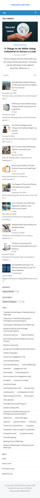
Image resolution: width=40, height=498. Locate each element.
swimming (32, 422)
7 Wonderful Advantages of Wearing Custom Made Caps (19, 313)
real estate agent (21, 418)
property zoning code (11, 408)
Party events (29, 396)
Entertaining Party (22, 373)
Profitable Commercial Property (14, 404)
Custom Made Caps (29, 365)
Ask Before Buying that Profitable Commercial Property (15, 330)
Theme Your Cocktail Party (13, 426)
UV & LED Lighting (9, 437)
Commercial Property (11, 365)
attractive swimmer (10, 335)
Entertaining (7, 373)
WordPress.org (7, 474)
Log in (4, 459)
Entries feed (6, 464)
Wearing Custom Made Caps (13, 441)
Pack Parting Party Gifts (12, 396)
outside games (8, 392)
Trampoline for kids (26, 434)
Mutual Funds (29, 388)
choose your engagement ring (14, 357)
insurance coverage (21, 380)
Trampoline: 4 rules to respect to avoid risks (19, 430)
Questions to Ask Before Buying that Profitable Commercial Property (16, 413)
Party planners (8, 400)
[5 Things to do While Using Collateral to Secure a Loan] (20, 32)
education (7, 369)
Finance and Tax (20, 45)
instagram (7, 380)
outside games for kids (25, 392)
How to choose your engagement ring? (17, 376)
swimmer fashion (19, 422)
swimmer (6, 422)
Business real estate (10, 345)
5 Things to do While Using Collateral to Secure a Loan (20, 50)
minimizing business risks (12, 388)
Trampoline (30, 426)
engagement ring (20, 369)
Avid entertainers (27, 335)
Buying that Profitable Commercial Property (19, 349)
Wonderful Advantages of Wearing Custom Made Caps (18, 446)
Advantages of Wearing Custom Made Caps (18, 325)
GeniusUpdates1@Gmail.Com (20, 491)
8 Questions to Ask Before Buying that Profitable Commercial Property (17, 320)
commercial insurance (11, 361)
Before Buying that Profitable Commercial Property (18, 340)
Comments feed (8, 469)
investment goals (9, 384)
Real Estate (7, 418)
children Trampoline (10, 353)
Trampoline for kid (9, 434)
